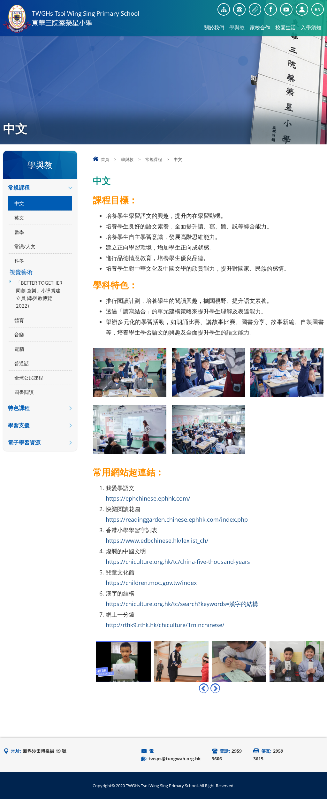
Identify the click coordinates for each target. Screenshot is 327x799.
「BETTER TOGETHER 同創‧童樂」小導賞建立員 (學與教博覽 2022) (39, 294)
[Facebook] (270, 9)
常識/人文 (24, 246)
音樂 (19, 334)
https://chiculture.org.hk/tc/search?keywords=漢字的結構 (182, 604)
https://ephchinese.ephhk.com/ (148, 498)
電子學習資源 (24, 442)
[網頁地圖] (223, 9)
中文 (19, 203)
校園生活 (285, 27)
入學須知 (311, 27)
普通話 (21, 363)
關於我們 (214, 27)
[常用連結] (255, 9)
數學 (19, 232)
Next (215, 688)
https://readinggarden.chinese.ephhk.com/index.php (177, 519)
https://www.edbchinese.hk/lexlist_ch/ (157, 540)
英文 (19, 217)
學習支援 (19, 425)
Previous (204, 688)
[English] (317, 9)
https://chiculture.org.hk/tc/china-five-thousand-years (178, 561)
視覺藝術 (21, 272)
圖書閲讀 (24, 392)
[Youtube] (286, 9)
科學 (19, 260)
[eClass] (302, 9)
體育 (19, 320)
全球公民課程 (28, 377)
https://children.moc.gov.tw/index (151, 583)
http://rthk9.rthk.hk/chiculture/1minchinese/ (165, 625)
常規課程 (153, 159)
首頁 (105, 159)
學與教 (237, 27)
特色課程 (19, 407)
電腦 (19, 349)
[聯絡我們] (239, 9)
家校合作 (260, 27)
